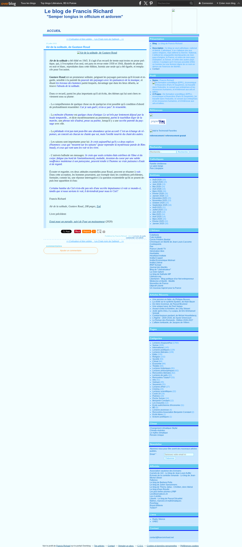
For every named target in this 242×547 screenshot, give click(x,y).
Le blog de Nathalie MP (160, 274)
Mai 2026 (156, 186)
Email (152, 454)
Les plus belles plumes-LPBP (163, 491)
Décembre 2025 (159, 198)
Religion (156, 357)
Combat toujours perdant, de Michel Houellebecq (174, 315)
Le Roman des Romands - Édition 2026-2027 (172, 320)
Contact (155, 69)
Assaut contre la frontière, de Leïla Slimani (171, 308)
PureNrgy (154, 503)
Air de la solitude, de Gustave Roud (68, 47)
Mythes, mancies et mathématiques (165, 501)
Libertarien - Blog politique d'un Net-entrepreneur (172, 279)
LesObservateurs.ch (159, 494)
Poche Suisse (158, 398)
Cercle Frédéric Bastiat (160, 239)
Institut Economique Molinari (162, 260)
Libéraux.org (155, 276)
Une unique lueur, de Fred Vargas (167, 306)
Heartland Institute (158, 256)
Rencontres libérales (161, 373)
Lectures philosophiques (163, 370)
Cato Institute (155, 237)
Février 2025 (158, 221)
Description (158, 48)
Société (155, 359)
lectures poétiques (160, 417)
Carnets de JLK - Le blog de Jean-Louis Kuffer (170, 473)
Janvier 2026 (158, 196)
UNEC (155, 521)
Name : (156, 80)
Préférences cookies (189, 546)
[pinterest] (151, 3)
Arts (154, 380)
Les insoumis (158, 403)
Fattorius (154, 480)
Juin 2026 (157, 184)
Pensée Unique (157, 435)
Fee (151, 246)
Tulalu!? (153, 508)
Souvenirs (156, 384)
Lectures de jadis (139, 236)
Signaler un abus (126, 546)
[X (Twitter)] (146, 3)
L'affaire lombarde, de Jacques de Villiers (170, 322)
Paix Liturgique (156, 168)
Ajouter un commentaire (70, 250)
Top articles (99, 546)
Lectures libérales (160, 352)
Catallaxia (154, 235)
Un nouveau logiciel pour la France (165, 288)
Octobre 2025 (158, 203)
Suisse (155, 345)
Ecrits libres (157, 414)
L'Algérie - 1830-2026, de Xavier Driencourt (171, 318)
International (158, 347)
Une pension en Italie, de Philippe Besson (171, 299)
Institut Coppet (156, 258)
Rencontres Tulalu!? (161, 377)
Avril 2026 (157, 189)
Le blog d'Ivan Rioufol (159, 489)
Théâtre (155, 366)
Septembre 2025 (160, 205)
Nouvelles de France (159, 283)
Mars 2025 (157, 219)
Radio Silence (158, 519)
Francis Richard (63, 546)
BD (153, 407)
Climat (155, 361)
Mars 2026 (157, 191)
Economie (156, 364)
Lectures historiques (161, 368)
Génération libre (157, 251)
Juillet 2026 (157, 182)
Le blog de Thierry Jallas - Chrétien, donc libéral (171, 487)
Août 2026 (157, 180)
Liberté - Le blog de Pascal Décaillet (166, 498)
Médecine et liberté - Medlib (162, 281)
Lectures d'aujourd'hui (162, 343)
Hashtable (154, 253)
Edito (154, 354)
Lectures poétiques (161, 350)
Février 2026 (158, 193)
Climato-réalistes (157, 430)
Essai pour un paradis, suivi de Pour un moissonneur (77, 221)
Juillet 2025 (157, 210)
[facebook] (140, 3)
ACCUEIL (54, 30)
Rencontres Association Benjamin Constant (171, 412)
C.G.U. (140, 546)
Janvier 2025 (158, 223)
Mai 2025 (156, 214)
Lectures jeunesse (160, 410)
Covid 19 (156, 394)
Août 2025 (157, 207)
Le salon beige (156, 166)
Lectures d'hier (159, 387)
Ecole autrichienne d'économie (166, 405)
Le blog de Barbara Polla (161, 482)
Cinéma (156, 389)
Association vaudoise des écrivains (165, 471)
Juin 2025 (157, 212)
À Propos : (157, 94)
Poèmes (156, 396)
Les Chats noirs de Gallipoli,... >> (109, 39)
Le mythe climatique (159, 433)
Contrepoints (155, 244)
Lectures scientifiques (162, 391)
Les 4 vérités (155, 496)
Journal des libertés (158, 267)
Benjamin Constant (161, 400)
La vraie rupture (157, 272)
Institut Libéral (156, 262)
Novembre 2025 (159, 200)
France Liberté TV (158, 249)
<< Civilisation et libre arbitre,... (80, 39)
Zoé (99, 206)
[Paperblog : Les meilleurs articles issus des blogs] (158, 124)
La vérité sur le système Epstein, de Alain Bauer (173, 302)
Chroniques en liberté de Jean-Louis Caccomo (171, 242)
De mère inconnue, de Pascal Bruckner (170, 304)
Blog (154, 43)
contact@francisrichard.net (162, 537)
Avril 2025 (157, 216)
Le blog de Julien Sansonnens (163, 485)
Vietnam (156, 382)
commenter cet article (135, 238)
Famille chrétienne (158, 164)
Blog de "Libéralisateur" (160, 269)
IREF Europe (155, 265)
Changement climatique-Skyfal (163, 428)
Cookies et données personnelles (162, 546)
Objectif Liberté (156, 286)
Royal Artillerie (156, 505)
